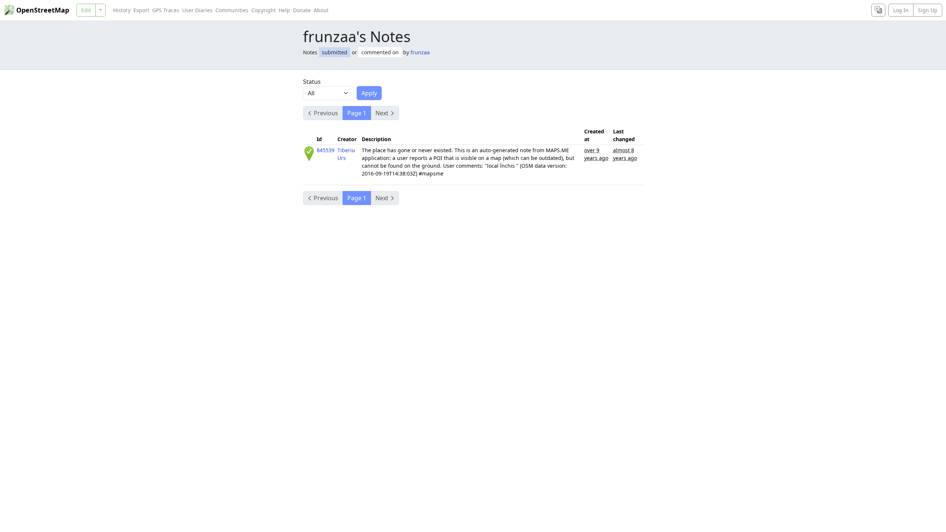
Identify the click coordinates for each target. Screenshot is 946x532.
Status (312, 82)
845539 (325, 150)
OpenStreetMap (42, 10)
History (121, 10)
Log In (901, 10)
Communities (231, 10)
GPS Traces (165, 10)
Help (284, 10)
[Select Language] (878, 10)
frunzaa (420, 52)
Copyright (263, 10)
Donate (302, 10)
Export (141, 10)
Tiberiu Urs (346, 154)
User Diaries (197, 10)
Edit (86, 10)
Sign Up (928, 10)
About (321, 10)
